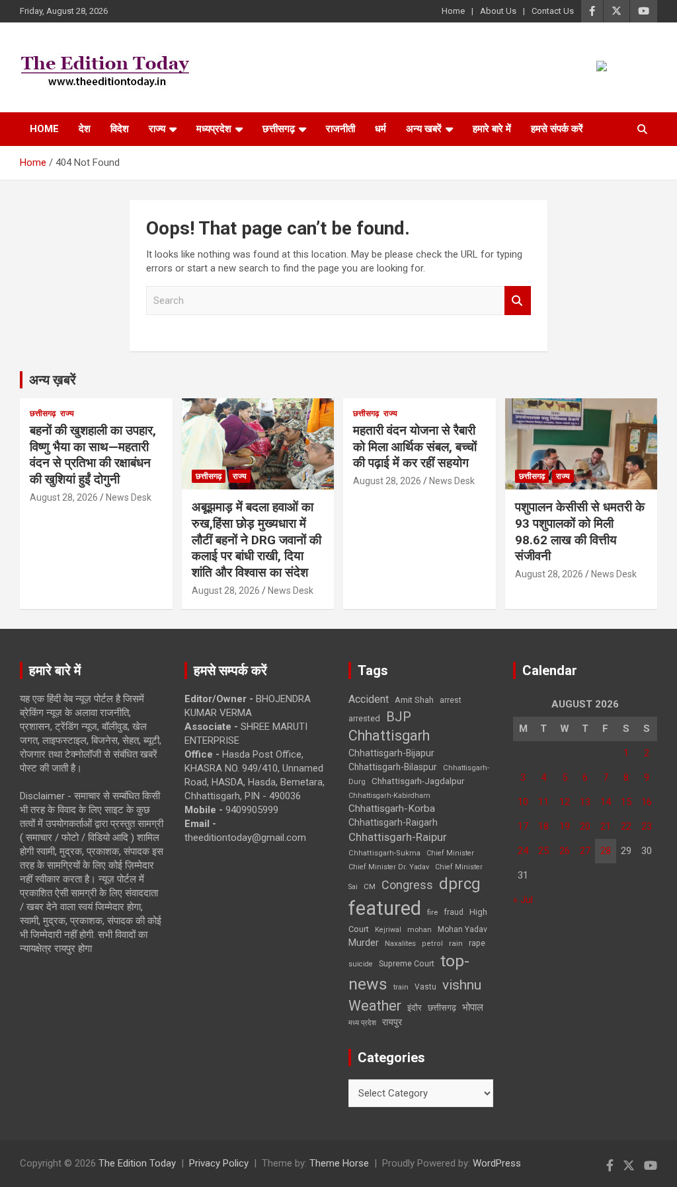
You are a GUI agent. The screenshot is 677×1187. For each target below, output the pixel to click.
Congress (407, 885)
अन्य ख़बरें (52, 380)
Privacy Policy (219, 1163)
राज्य (157, 129)
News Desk (128, 497)
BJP (398, 717)
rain (456, 943)
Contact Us (553, 11)
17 (523, 826)
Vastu (425, 986)
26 (564, 851)
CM (370, 886)
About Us (498, 11)
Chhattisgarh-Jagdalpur (418, 780)
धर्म (380, 129)
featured (384, 908)
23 (646, 826)
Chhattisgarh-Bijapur (391, 753)
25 (543, 851)
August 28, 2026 (64, 497)
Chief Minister (450, 853)
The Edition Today (137, 1163)
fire (432, 912)
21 (605, 826)
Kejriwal (388, 929)
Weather (374, 1005)
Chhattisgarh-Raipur (397, 837)
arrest (450, 700)
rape (477, 943)
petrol (432, 943)
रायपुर (392, 1022)
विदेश (119, 129)
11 (543, 802)
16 (646, 802)
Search (517, 301)
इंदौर (414, 1008)
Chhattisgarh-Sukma (384, 853)
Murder (363, 943)
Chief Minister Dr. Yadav (388, 867)
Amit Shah (414, 700)
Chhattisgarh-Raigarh (393, 822)
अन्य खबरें (424, 129)
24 (523, 851)
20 (585, 826)
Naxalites (400, 943)
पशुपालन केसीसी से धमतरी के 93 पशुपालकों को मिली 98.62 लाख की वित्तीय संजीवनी (580, 531)
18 (543, 826)
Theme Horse (339, 1163)
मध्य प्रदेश (362, 1023)
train (401, 987)
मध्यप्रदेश (213, 129)
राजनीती (340, 129)
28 (605, 851)
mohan (419, 929)
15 (626, 802)
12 (564, 802)
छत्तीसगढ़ (442, 1008)
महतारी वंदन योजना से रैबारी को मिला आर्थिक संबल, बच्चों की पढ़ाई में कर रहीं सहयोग (415, 446)
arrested (364, 718)
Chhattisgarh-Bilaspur (392, 767)
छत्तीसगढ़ (278, 129)
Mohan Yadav (462, 929)
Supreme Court (406, 963)
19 (564, 826)
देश (85, 129)
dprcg (460, 884)
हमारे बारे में (492, 129)
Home (453, 11)
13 (585, 802)
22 (626, 826)
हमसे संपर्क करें (557, 129)
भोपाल (472, 1007)
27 (585, 851)
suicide (360, 964)
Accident (368, 699)
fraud (453, 912)
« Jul (523, 900)
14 (605, 802)
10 (523, 802)
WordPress (497, 1163)
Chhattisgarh (389, 735)
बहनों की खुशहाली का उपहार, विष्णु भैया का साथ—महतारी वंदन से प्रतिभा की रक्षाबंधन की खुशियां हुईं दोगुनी (93, 455)
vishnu (461, 985)
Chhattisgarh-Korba (391, 808)
